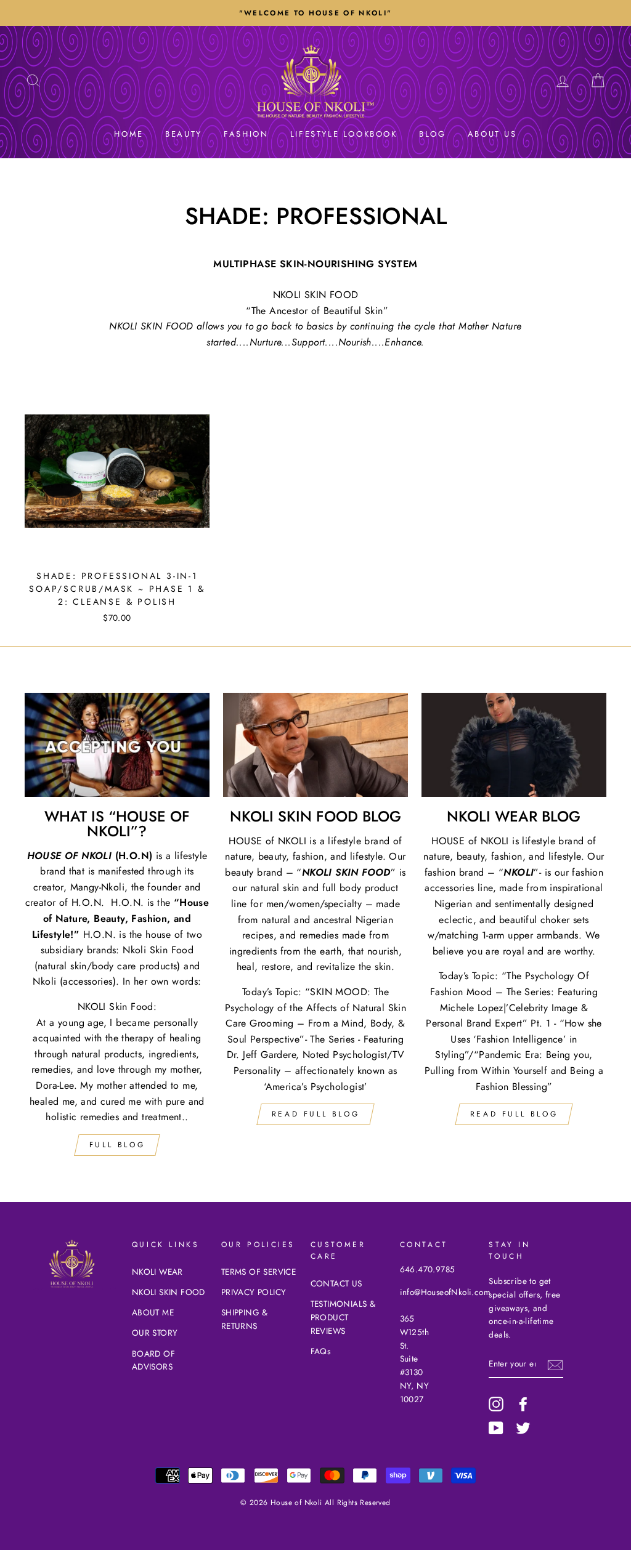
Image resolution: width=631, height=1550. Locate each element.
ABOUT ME (153, 1312)
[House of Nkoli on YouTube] (496, 1428)
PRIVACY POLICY (254, 1292)
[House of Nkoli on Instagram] (496, 1404)
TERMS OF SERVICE (258, 1271)
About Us (492, 134)
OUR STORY (155, 1332)
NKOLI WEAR (157, 1271)
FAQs (321, 1351)
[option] (315, 13)
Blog (432, 134)
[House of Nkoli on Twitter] (523, 1428)
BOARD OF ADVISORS (153, 1360)
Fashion (246, 134)
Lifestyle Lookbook (343, 134)
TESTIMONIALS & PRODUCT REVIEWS (343, 1317)
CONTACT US (336, 1283)
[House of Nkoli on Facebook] (523, 1404)
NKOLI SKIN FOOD (168, 1292)
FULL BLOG (117, 1144)
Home (128, 134)
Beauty (183, 134)
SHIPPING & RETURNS (244, 1319)
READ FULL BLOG (315, 1114)
